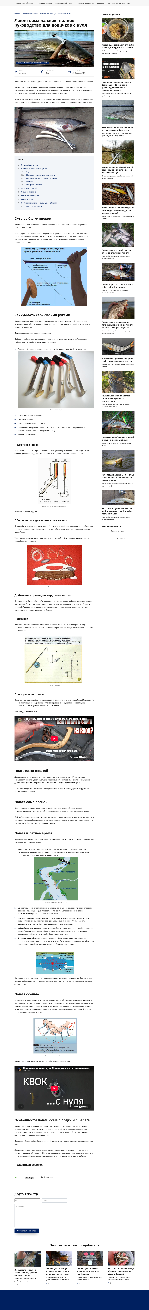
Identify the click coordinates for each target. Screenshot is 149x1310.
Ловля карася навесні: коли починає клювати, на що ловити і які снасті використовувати (118, 325)
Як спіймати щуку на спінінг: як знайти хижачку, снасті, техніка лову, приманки (117, 511)
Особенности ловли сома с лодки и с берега (39, 203)
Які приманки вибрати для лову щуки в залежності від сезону (117, 128)
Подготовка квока (32, 172)
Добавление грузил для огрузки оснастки (41, 178)
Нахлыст (100, 3)
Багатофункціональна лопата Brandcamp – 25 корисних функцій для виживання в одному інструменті (116, 86)
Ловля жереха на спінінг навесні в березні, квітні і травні (118, 285)
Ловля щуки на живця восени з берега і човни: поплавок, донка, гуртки (57, 1271)
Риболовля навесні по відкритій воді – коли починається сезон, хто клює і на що (117, 170)
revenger (29, 1177)
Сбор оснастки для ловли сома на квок (40, 175)
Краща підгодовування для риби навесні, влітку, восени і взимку (118, 46)
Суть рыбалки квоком (30, 165)
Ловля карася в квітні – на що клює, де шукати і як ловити (116, 251)
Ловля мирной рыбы (64, 3)
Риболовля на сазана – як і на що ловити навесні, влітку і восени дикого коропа (118, 477)
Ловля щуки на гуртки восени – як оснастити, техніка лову (88, 1271)
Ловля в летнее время (30, 196)
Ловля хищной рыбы (24, 3)
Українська (120, 539)
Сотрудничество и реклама (119, 3)
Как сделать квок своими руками (34, 168)
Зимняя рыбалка (45, 3)
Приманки (29, 181)
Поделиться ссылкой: (34, 206)
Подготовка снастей (29, 188)
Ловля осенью (27, 199)
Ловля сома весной (29, 192)
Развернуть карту (118, 531)
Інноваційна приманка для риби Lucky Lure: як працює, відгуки (117, 359)
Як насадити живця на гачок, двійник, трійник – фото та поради (26, 1272)
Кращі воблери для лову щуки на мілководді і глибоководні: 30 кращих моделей (118, 210)
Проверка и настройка (34, 185)
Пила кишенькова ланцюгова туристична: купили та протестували (116, 398)
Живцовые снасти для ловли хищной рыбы (32, 62)
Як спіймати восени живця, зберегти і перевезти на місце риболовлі (121, 1271)
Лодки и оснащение (86, 3)
